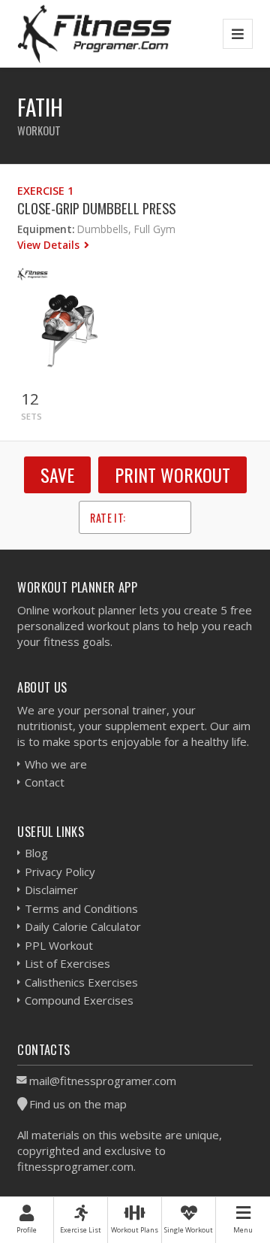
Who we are (56, 764)
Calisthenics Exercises (81, 982)
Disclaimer (51, 889)
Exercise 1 (45, 190)
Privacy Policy (60, 871)
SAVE (57, 474)
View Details (49, 245)
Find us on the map (78, 1103)
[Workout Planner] (94, 33)
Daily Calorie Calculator (83, 926)
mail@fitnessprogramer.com (102, 1080)
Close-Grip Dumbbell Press (96, 208)
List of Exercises (67, 963)
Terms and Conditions (81, 908)
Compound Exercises (79, 1000)
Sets (31, 416)
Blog (36, 852)
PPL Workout (59, 945)
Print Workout (172, 474)
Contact (44, 782)
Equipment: (45, 229)
